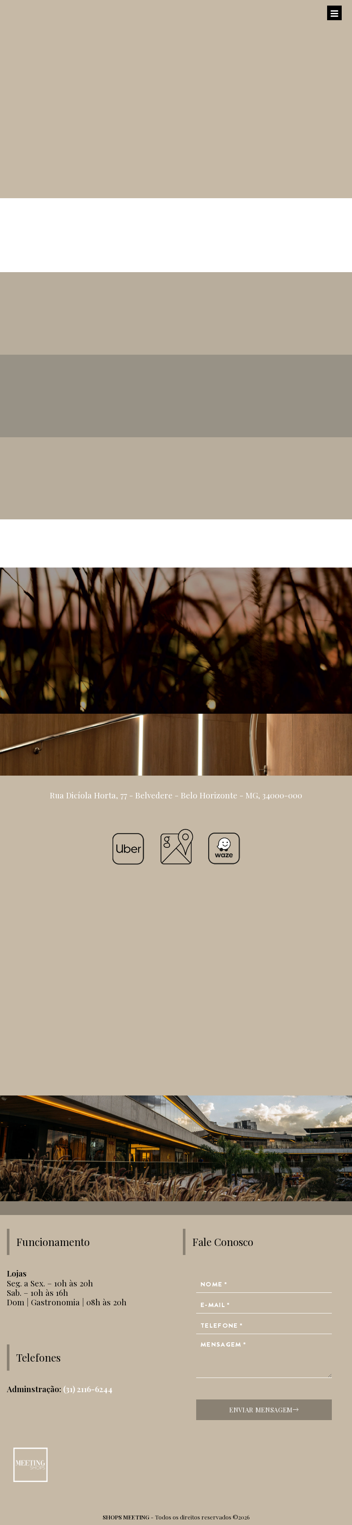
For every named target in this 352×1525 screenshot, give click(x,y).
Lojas (175, 399)
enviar (173, 668)
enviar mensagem (261, 1409)
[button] (176, 227)
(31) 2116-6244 (87, 1389)
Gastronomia (175, 316)
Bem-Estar (176, 481)
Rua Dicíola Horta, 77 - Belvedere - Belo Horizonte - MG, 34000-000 (176, 795)
